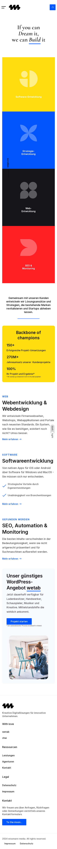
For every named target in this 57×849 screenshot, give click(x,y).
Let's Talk (53, 7)
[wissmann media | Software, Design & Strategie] (14, 7)
